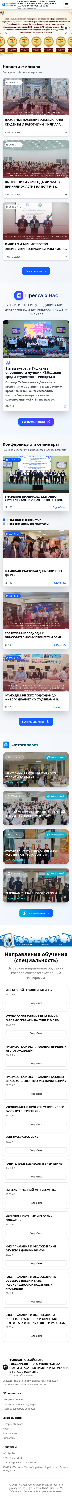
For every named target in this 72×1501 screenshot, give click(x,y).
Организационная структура (19, 1404)
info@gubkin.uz (11, 1453)
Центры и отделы (13, 1399)
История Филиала (13, 1424)
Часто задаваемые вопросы (19, 1408)
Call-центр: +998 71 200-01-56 (20, 1462)
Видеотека (9, 1437)
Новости (7, 1428)
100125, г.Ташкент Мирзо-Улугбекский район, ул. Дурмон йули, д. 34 (35, 1469)
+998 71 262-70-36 (13, 1457)
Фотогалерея (10, 1433)
